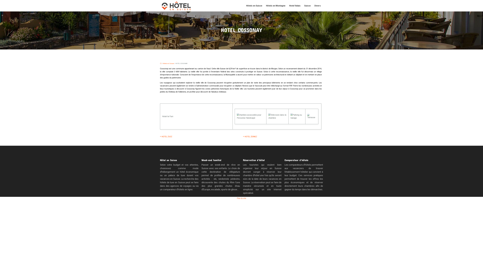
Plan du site (241, 198)
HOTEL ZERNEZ (251, 137)
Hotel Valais (294, 6)
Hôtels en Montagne (275, 6)
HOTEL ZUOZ (167, 137)
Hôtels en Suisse (254, 6)
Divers (317, 6)
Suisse (307, 6)
